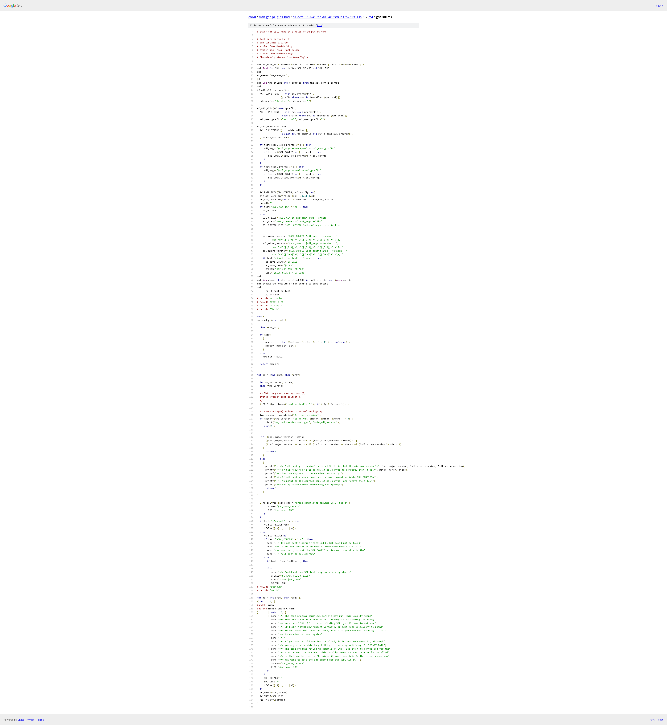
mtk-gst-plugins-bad (274, 17)
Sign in (660, 5)
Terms (40, 719)
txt (652, 719)
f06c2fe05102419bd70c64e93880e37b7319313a (327, 17)
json (661, 719)
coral (252, 17)
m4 (370, 17)
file (319, 25)
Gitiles (21, 719)
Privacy (30, 719)
